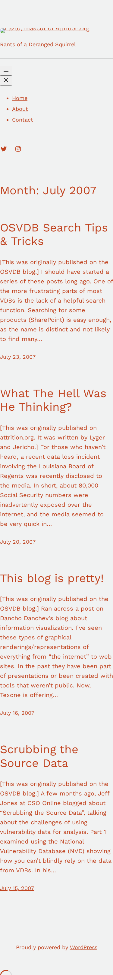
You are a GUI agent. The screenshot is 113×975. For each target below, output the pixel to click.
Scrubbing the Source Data (39, 756)
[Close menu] (6, 81)
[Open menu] (6, 71)
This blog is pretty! (52, 578)
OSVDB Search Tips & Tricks (54, 234)
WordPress (83, 947)
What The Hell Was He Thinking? (53, 400)
